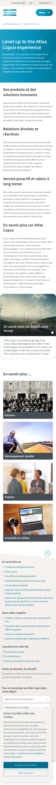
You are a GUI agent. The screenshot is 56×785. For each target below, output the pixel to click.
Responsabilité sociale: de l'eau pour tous (25, 580)
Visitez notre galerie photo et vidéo (22, 660)
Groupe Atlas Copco (14, 651)
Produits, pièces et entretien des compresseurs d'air (28, 619)
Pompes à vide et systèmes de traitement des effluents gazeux (27, 628)
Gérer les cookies (26, 773)
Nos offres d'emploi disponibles (20, 576)
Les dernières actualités (16, 585)
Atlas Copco (11, 571)
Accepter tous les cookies (26, 765)
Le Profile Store (13, 656)
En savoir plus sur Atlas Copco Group (28, 315)
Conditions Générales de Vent (19, 567)
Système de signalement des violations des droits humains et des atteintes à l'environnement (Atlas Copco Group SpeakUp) (29, 601)
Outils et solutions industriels (19, 634)
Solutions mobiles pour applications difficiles (27, 638)
